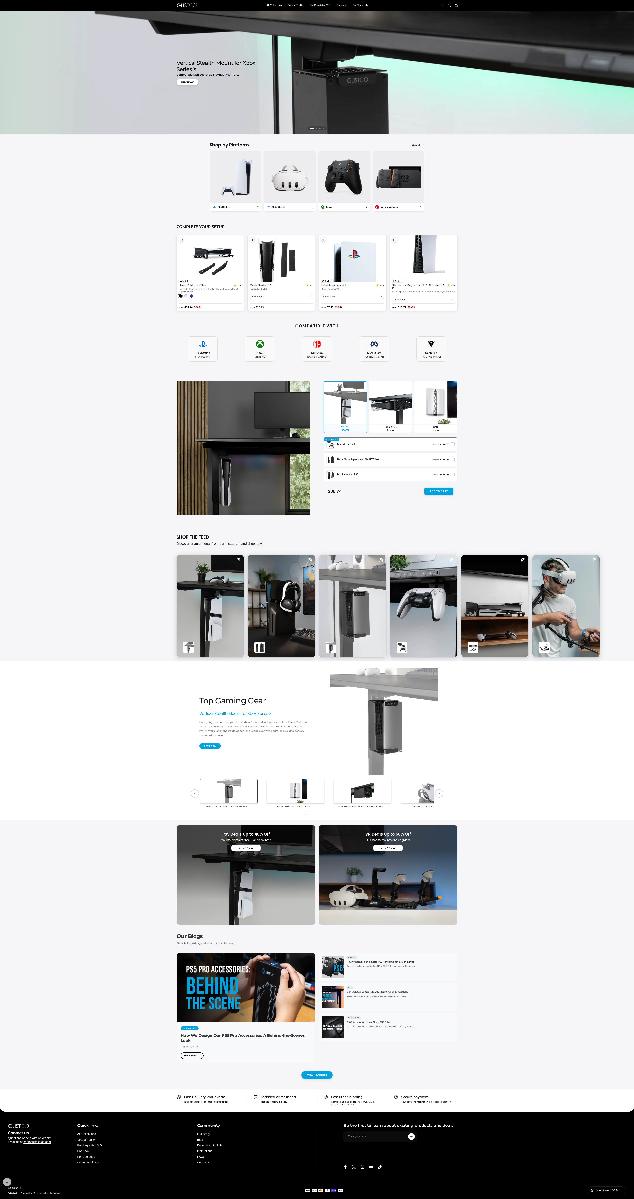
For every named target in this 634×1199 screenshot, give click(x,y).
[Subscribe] (411, 1136)
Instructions (204, 1151)
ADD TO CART (439, 491)
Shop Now (210, 745)
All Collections (86, 1134)
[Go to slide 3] (320, 128)
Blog (200, 1139)
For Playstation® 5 (89, 1145)
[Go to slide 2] (316, 128)
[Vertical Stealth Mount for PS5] (243, 448)
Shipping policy (55, 1193)
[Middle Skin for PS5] (281, 258)
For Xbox (83, 1151)
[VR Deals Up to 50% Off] (388, 875)
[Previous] (195, 793)
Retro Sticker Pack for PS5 (335, 285)
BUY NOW (187, 82)
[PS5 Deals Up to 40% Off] (246, 875)
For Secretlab (86, 1156)
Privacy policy (26, 1193)
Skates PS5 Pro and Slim (192, 285)
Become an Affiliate (210, 1145)
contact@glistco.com (37, 1142)
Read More (190, 1055)
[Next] (439, 793)
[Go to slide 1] (312, 128)
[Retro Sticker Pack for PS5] (352, 258)
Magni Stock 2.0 (88, 1162)
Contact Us (204, 1162)
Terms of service (41, 1193)
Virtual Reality (86, 1139)
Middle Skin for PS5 (261, 285)
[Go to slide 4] (323, 128)
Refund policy (13, 1193)
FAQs (201, 1156)
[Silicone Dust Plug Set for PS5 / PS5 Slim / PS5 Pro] (423, 258)
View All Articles (317, 1074)
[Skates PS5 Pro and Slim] (210, 258)
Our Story (203, 1134)
